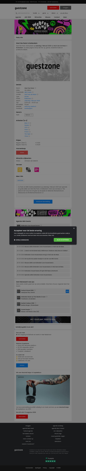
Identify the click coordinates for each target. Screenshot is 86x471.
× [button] (73, 228)
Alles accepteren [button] (63, 240)
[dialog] (43, 235)
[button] (21, 240)
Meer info (51, 235)
